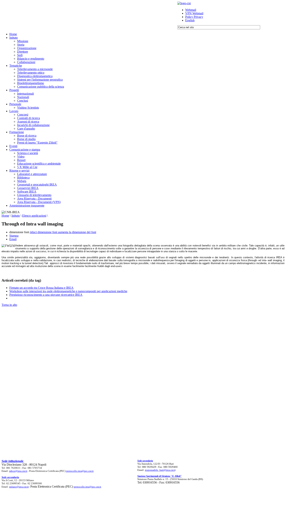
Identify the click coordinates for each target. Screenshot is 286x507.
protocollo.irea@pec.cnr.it (80, 470)
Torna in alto (9, 304)
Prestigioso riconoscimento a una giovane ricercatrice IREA (45, 294)
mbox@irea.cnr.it (18, 470)
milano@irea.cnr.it (19, 486)
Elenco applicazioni (34, 215)
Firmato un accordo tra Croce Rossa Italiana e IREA (41, 287)
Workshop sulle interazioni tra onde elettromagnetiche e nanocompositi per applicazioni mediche (68, 291)
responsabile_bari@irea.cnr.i (160, 470)
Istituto (15, 215)
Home (5, 215)
